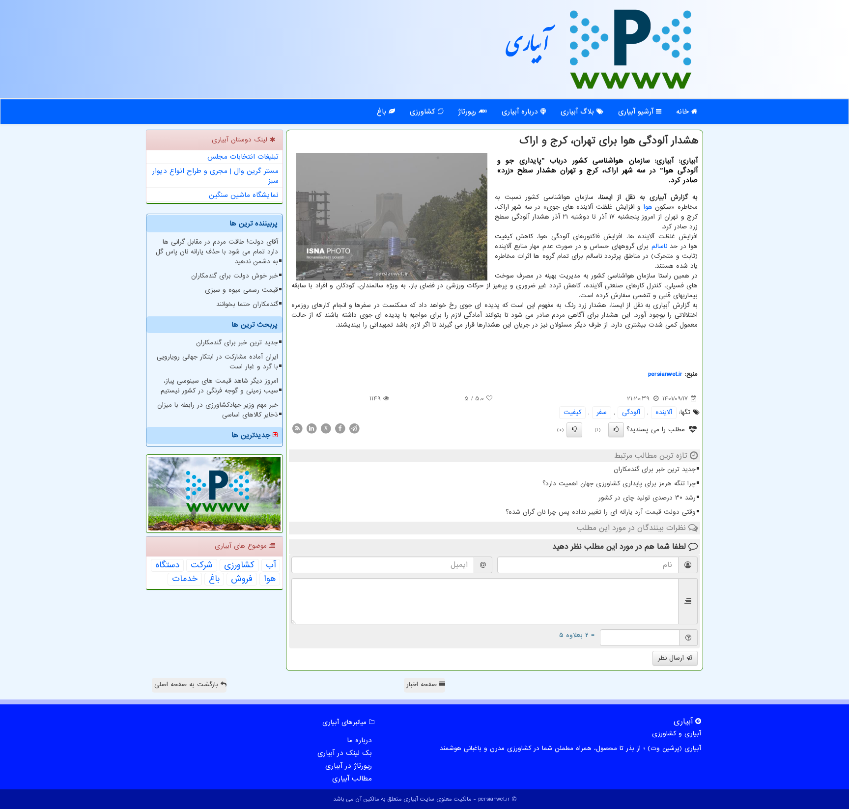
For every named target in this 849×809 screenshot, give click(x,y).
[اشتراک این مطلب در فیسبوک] (340, 428)
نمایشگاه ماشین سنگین (244, 195)
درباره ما (359, 740)
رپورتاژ (468, 111)
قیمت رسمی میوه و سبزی (241, 290)
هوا (648, 207)
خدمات (185, 579)
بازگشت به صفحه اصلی (187, 684)
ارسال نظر (672, 658)
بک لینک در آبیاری (344, 753)
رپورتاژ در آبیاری (348, 765)
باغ (383, 111)
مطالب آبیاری (352, 778)
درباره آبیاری (521, 111)
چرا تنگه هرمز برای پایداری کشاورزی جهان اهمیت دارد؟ (619, 483)
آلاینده (663, 412)
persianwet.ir (665, 374)
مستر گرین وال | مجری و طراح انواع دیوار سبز (215, 176)
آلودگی (631, 412)
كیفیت (572, 412)
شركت (202, 565)
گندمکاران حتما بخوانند (247, 304)
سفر (601, 412)
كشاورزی (239, 565)
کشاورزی (424, 111)
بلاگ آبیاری (578, 111)
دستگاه (167, 565)
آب (271, 565)
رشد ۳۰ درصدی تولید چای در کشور (647, 497)
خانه (683, 111)
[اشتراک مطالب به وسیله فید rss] (297, 428)
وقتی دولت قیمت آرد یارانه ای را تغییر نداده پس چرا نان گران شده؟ (601, 512)
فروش (242, 579)
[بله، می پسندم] (616, 429)
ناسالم (659, 246)
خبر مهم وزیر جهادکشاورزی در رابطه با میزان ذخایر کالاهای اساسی (217, 409)
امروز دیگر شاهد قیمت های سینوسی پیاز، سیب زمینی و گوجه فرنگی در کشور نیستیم (219, 385)
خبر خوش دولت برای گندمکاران (234, 275)
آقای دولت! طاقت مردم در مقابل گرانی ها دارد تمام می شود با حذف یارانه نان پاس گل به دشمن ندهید (217, 251)
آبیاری (527, 48)
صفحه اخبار (422, 684)
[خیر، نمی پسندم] (574, 429)
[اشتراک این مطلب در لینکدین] (311, 428)
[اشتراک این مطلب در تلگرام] (354, 428)
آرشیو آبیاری (637, 111)
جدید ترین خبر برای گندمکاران (655, 469)
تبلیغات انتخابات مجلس (243, 156)
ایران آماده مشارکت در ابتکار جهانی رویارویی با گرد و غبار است (217, 361)
